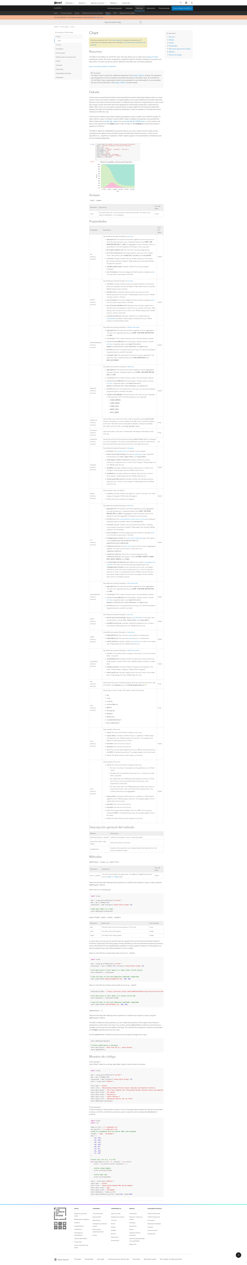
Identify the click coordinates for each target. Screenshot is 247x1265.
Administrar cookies (150, 1259)
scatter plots (130, 632)
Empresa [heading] (132, 1208)
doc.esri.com (98, 17)
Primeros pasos (66, 13)
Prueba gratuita (164, 8)
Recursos (139, 8)
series (152, 272)
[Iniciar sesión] (192, 2)
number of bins (122, 451)
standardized (111, 318)
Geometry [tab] (60, 69)
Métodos (172, 52)
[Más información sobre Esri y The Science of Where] (60, 1214)
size (129, 635)
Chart (72, 27)
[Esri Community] (56, 1227)
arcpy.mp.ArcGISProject (135, 121)
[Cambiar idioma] (186, 2)
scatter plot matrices (133, 650)
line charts (130, 505)
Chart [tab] (58, 36)
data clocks (130, 367)
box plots (130, 281)
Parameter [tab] (60, 77)
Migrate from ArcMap (127, 13)
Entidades (129, 8)
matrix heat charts (132, 583)
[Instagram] (60, 1227)
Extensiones (151, 8)
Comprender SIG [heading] (116, 1208)
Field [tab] (58, 61)
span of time (128, 546)
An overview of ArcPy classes (64, 32)
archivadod (117, 40)
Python (108, 13)
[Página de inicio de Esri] (58, 2)
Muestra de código (175, 55)
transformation (138, 454)
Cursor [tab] (59, 45)
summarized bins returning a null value (133, 519)
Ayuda (77, 13)
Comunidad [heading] (96, 1208)
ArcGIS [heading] (76, 1208)
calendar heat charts (133, 327)
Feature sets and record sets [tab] (66, 57)
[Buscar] (180, 2)
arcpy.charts (138, 75)
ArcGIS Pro (58, 8)
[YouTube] (64, 1227)
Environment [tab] (61, 53)
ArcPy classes (64, 27)
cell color (110, 344)
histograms (130, 448)
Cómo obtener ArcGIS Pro (182, 8)
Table (116, 877)
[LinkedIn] (64, 1223)
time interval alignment (134, 538)
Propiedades (173, 46)
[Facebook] (56, 1223)
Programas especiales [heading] (155, 1208)
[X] (60, 1223)
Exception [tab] (60, 49)
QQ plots (130, 614)
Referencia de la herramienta (92, 13)
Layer (109, 877)
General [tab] (59, 65)
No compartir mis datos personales (171, 1259)
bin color (109, 383)
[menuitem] (82, 1215)
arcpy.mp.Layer (111, 121)
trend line (137, 641)
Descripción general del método (180, 49)
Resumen (172, 37)
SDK (115, 13)
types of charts (153, 57)
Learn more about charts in (102, 66)
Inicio (56, 13)
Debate (171, 40)
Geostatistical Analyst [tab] (64, 73)
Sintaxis (171, 43)
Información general (114, 8)
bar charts (130, 236)
